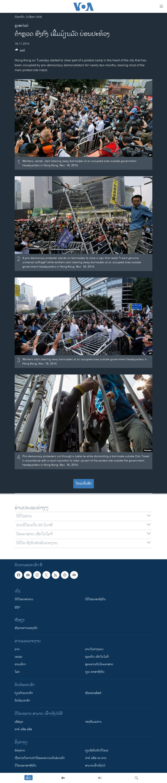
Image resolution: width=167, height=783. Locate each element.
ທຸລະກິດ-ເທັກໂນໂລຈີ (97, 657)
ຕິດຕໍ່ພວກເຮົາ (22, 700)
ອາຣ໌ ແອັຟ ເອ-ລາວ (96, 758)
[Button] (20, 51)
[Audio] (100, 778)
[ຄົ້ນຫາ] (136, 778)
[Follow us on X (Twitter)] (46, 575)
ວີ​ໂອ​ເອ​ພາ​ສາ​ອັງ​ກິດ (25, 765)
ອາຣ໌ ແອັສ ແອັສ (23, 729)
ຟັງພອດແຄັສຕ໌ (93, 693)
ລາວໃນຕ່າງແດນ (94, 649)
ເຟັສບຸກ (19, 722)
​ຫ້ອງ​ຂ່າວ (20, 750)
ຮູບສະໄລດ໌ (21, 26)
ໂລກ (17, 672)
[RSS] (55, 575)
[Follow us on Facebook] (18, 575)
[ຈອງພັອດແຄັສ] (74, 575)
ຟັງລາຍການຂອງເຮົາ (26, 628)
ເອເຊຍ (18, 657)
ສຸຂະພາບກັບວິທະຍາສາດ (99, 664)
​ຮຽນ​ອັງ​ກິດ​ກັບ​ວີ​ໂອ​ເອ (96, 750)
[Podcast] (65, 575)
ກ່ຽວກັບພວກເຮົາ (24, 693)
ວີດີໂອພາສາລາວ (24, 599)
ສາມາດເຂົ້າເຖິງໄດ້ (95, 765)
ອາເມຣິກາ (20, 664)
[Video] (63, 778)
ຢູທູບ (17, 607)
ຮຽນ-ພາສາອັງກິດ (94, 672)
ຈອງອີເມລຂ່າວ (93, 722)
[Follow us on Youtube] (28, 575)
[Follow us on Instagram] (37, 575)
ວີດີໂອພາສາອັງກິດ (95, 599)
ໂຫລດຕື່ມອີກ (84, 483)
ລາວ (17, 649)
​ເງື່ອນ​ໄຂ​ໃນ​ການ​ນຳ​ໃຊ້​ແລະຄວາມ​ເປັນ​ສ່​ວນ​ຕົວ (40, 758)
